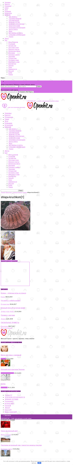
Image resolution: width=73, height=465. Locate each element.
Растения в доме (13, 60)
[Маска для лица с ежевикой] (4, 351)
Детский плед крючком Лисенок (13, 369)
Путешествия (12, 58)
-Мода (10, 31)
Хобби (10, 73)
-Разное (10, 37)
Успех (10, 67)
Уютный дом (12, 46)
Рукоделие (11, 44)
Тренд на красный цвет (9, 431)
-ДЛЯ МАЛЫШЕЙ (13, 20)
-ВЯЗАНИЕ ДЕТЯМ (14, 22)
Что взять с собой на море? (11, 301)
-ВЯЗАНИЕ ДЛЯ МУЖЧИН (16, 24)
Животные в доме (13, 62)
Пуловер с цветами (8, 315)
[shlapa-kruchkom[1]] (15, 230)
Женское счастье (13, 49)
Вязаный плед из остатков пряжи (13, 308)
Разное (10, 74)
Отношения (8, 6)
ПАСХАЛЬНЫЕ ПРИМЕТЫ (10, 323)
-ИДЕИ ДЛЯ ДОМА (14, 26)
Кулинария (8, 11)
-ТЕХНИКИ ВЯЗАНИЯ (14, 19)
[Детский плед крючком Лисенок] (5, 366)
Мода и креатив (13, 42)
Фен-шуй (11, 71)
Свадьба (10, 65)
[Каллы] (5, 380)
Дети (6, 10)
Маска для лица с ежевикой (11, 355)
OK (39, 463)
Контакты (8, 415)
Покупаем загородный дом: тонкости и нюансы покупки (21, 445)
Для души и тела (13, 47)
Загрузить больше (6, 328)
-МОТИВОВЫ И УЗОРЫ (15, 33)
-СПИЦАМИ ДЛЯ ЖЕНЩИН (16, 35)
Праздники (11, 56)
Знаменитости (12, 69)
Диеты (7, 38)
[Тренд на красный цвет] (5, 427)
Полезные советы (14, 55)
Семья (6, 8)
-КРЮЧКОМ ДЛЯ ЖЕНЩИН (16, 28)
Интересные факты (14, 51)
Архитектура (12, 64)
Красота (7, 4)
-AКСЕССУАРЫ (13, 29)
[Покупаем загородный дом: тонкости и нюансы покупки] (5, 441)
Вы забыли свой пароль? (9, 88)
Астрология (8, 13)
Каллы (3, 384)
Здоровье (8, 2)
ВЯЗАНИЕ (7, 15)
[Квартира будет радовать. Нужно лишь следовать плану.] (5, 456)
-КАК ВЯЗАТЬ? (12, 17)
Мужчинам (11, 53)
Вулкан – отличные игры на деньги (13, 293)
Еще (6, 40)
